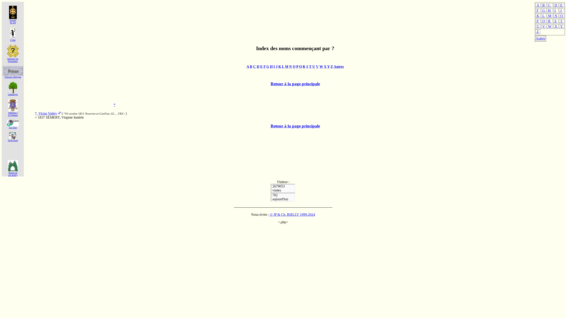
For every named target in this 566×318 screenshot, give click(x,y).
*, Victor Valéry (46, 113)
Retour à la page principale (295, 83)
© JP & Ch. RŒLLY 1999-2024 (292, 214)
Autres (540, 38)
